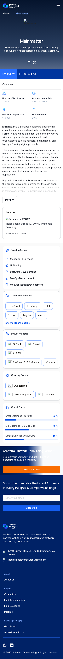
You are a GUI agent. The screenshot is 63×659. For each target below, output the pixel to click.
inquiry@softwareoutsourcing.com (27, 559)
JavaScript (32, 306)
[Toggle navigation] (58, 6)
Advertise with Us (14, 632)
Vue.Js (41, 315)
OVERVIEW (8, 74)
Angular (27, 315)
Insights (8, 611)
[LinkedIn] (28, 62)
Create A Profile (31, 469)
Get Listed (10, 626)
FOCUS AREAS (27, 74)
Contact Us (10, 594)
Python (12, 315)
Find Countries (12, 605)
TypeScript (14, 306)
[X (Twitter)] (34, 62)
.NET (47, 306)
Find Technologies (14, 600)
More (8, 199)
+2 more (50, 362)
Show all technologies (17, 322)
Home (6, 13)
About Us (9, 579)
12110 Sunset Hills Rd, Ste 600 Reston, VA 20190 (31, 552)
